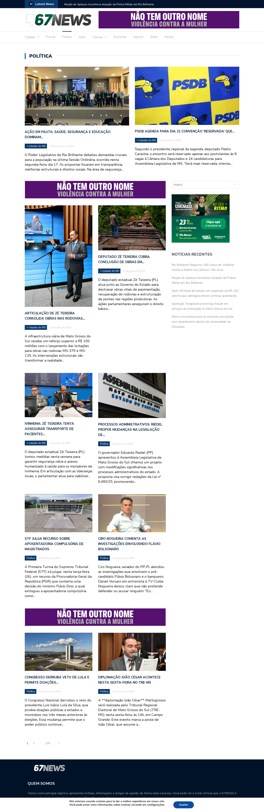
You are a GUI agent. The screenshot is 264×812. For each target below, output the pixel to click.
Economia (120, 37)
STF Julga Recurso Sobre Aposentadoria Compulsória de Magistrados (54, 543)
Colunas (98, 37)
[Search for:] (200, 184)
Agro (82, 37)
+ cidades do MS (36, 146)
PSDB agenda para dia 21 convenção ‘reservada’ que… (185, 131)
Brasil (154, 37)
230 (47, 743)
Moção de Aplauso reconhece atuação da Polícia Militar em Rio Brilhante (109, 4)
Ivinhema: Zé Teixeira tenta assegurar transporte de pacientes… (49, 428)
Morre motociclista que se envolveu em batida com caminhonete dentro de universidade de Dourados (202, 322)
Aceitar (183, 805)
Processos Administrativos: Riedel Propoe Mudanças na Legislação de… (130, 429)
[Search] (235, 185)
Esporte (138, 37)
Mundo (169, 37)
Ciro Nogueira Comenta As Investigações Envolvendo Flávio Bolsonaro (129, 543)
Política (67, 37)
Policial (50, 37)
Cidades (30, 37)
